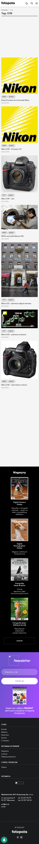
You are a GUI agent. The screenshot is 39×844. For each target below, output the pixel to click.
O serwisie (5, 741)
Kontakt (4, 729)
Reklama (4, 732)
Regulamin (5, 751)
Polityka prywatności (8, 757)
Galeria (3, 767)
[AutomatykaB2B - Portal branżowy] (19, 832)
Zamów (19, 641)
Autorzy (4, 738)
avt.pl (3, 807)
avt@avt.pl (5, 804)
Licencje (4, 754)
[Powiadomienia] (4, 840)
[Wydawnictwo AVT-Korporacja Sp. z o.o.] (19, 786)
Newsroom (5, 735)
